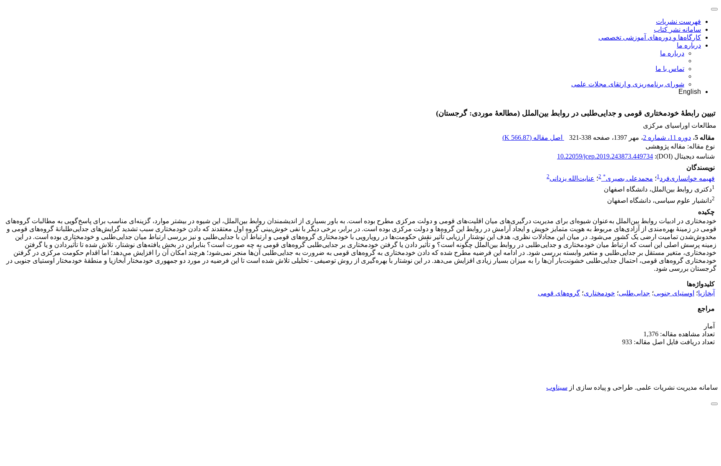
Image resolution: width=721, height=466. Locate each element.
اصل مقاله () (533, 137)
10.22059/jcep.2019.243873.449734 (605, 156)
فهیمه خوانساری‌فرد (687, 178)
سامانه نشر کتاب (677, 29)
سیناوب (556, 387)
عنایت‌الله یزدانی (572, 178)
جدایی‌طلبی (634, 293)
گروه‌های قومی (559, 293)
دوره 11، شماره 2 (667, 137)
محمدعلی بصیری (628, 178)
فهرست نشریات (678, 21)
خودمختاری (599, 293)
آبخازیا (706, 293)
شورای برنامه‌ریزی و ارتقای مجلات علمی (627, 84)
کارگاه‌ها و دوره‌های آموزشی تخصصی (649, 37)
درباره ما (689, 45)
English (689, 91)
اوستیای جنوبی (674, 293)
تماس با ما (669, 68)
